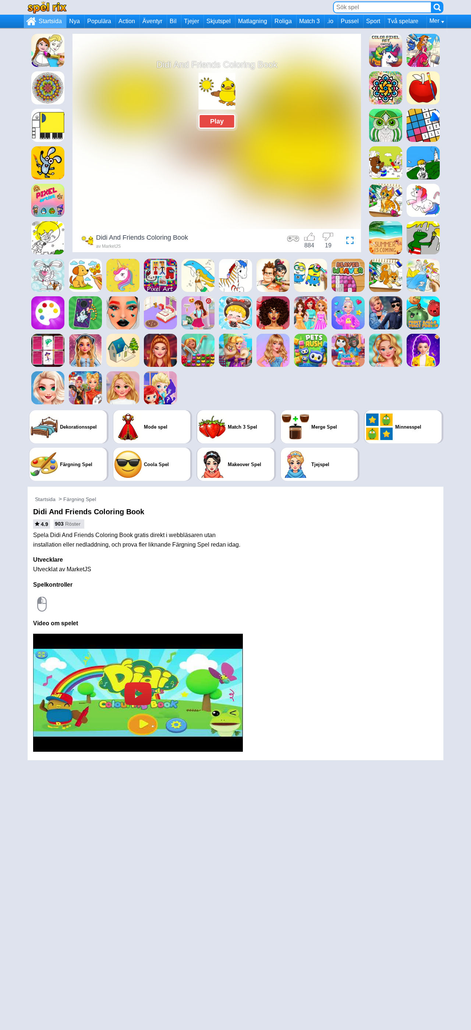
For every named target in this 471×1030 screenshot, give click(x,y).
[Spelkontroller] (293, 241)
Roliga (283, 21)
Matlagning (252, 21)
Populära (99, 21)
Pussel (350, 21)
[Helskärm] (348, 241)
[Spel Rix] (47, 7)
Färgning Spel (79, 499)
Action (126, 21)
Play (217, 121)
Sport (373, 21)
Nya (74, 21)
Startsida (50, 21)
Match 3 (309, 21)
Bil (173, 21)
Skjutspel (218, 21)
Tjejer (191, 21)
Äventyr (152, 21)
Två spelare (402, 21)
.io (330, 21)
